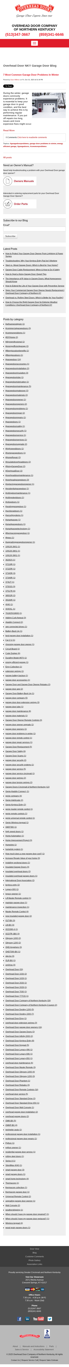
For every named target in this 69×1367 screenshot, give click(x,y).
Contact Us (15, 1360)
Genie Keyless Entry (15, 805)
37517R (10, 591)
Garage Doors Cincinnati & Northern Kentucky (27, 787)
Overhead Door (14, 969)
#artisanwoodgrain (15, 324)
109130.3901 (12, 555)
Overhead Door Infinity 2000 (19, 1036)
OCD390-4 (11, 929)
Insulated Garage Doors (17, 867)
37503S (10, 586)
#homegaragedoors (15, 453)
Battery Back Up (13, 631)
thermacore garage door (17, 1192)
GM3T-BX (11, 827)
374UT (9, 582)
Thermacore (12, 1183)
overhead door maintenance (19, 1063)
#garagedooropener (15, 400)
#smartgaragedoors (15, 524)
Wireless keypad (14, 1223)
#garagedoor (13, 359)
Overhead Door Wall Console (19, 1107)
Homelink (11, 845)
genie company (13, 796)
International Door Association (19, 880)
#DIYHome (11, 337)
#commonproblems (38, 146)
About (15, 1346)
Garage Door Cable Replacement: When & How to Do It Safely (32, 270)
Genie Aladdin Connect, (17, 791)
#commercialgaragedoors (18, 328)
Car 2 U (10, 640)
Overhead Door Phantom (17, 1081)
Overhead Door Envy (16, 1018)
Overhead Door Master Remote (20, 1067)
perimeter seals (13, 1130)
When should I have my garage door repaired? (27, 1214)
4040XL (10, 609)
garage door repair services (18, 742)
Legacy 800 (12, 889)
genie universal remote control (20, 818)
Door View (34, 1249)
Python (9, 1143)
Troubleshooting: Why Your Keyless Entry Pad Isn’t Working (31, 261)
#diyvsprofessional (15, 342)
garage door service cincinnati (20, 773)
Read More (9, 130)
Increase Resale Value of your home (22, 858)
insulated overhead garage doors (21, 876)
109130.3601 (12, 547)
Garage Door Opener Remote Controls (23, 720)
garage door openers (16, 729)
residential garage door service (20, 1152)
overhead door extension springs (21, 1023)
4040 (9, 604)
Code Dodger (12, 653)
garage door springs (15, 778)
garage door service (15, 769)
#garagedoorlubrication (17, 382)
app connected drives (16, 627)
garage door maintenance (18, 711)
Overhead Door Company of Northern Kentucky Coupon (31, 1005)
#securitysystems (14, 515)
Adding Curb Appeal (15, 618)
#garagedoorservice (15, 435)
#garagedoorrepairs (15, 417)
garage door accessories (17, 680)
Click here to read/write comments (32, 137)
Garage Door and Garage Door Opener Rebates (27, 684)
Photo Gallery (34, 1260)
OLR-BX (10, 960)
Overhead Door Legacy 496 (19, 1050)
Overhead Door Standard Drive (20, 1098)
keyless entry (12, 885)
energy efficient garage (16, 662)
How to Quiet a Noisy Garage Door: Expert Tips (25, 274)
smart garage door (14, 1170)
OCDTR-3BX (12, 934)
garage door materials (16, 716)
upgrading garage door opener (20, 1201)
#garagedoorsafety (15, 426)
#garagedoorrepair (15, 413)
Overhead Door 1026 (16, 974)
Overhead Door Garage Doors (20, 1032)
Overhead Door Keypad (17, 1045)
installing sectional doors (17, 863)
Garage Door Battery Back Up (19, 693)
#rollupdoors (12, 502)
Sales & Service (22, 1349)
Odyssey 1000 (13, 938)
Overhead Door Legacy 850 (19, 1058)
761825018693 (13, 613)
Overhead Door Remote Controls (21, 1089)
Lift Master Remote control (18, 898)
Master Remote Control (17, 911)
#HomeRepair (13, 457)
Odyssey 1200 (13, 943)
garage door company (16, 698)
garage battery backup (16, 675)
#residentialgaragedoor (17, 489)
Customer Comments (34, 1256)
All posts (7, 157)
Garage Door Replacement (18, 747)
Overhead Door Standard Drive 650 (22, 1103)
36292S (10, 560)
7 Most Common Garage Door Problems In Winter (31, 74)
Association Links (34, 1264)
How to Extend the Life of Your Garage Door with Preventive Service (34, 286)
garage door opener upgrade (19, 725)
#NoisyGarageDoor (15, 466)
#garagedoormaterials (16, 395)
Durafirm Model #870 (16, 658)
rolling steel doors (14, 1156)
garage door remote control (18, 738)
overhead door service (16, 1094)
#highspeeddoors (14, 449)
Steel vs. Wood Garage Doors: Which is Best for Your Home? (31, 265)
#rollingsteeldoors (14, 497)
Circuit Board (12, 649)
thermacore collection (16, 1187)
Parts (51, 1346)
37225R (10, 569)
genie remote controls (16, 814)
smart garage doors (15, 1174)
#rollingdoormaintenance (17, 493)
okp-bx (9, 956)
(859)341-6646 (51, 34)
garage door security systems (19, 765)
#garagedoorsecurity (15, 431)
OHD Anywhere (13, 947)
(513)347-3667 (17, 34)
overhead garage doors (17, 1116)
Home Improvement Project (18, 840)
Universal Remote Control (18, 1196)
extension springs (14, 671)
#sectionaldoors (13, 511)
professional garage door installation (22, 1134)
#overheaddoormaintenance (19, 475)
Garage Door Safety (15, 751)
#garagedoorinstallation (17, 368)
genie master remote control (19, 809)
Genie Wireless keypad (17, 822)
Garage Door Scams (15, 756)
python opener (13, 1147)
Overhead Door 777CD (17, 996)
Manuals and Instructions (33, 1346)
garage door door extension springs (22, 702)
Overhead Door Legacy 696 (19, 1054)
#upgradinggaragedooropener (20, 542)
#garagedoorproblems (19, 143)
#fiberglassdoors (14, 355)
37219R (10, 564)
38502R (10, 595)
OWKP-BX (11, 1125)
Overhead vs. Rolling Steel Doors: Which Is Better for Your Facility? (34, 298)
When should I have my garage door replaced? (27, 1219)
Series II (10, 1161)
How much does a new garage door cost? (25, 854)
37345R (10, 573)
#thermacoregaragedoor (17, 533)
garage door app (14, 689)
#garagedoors (23, 146)
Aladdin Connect (14, 622)
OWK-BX (10, 1121)
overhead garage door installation (21, 1112)
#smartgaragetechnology (17, 529)
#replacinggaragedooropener (19, 484)
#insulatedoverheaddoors (18, 462)
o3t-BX (9, 925)
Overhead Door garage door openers (23, 1027)
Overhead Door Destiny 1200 (19, 1009)
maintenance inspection (17, 907)
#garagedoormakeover (16, 391)
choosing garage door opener (19, 644)
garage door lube (14, 707)
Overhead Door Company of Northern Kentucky (28, 1000)
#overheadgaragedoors (17, 480)
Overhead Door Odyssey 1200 (20, 1076)
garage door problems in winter (43, 143)
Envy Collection (13, 667)
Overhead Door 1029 (16, 978)
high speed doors (14, 831)
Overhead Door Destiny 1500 (19, 1014)
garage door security (15, 760)
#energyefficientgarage (17, 346)
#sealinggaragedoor (15, 506)
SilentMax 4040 (13, 1165)
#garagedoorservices (16, 440)
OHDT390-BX (12, 952)
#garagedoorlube (14, 377)
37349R (10, 578)
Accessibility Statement (44, 1349)
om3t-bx (10, 965)
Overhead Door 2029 (16, 987)
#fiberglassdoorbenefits (17, 351)
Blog (35, 1253)
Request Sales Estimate (48, 1360)
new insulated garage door (18, 916)
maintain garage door (16, 903)
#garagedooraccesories (17, 364)
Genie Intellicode (14, 800)
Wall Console (12, 1205)
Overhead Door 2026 (16, 983)
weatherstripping (14, 1210)
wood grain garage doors (17, 1228)
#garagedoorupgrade (16, 444)
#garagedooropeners (16, 404)
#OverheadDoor (13, 471)
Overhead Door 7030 (16, 992)
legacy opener (13, 894)
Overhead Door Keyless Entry (19, 1041)
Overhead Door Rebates (17, 1085)
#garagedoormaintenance (18, 386)
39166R (10, 600)
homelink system (14, 849)
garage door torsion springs (18, 782)
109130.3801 (12, 551)
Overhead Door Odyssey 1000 (20, 1072)
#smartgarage (13, 520)
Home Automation (14, 836)
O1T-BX (10, 920)
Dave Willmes (15, 80)
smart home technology (17, 1179)
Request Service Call (30, 1360)
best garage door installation (19, 636)
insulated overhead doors (18, 871)
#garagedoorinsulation (16, 373)
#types (9, 538)
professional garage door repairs (21, 1139)
